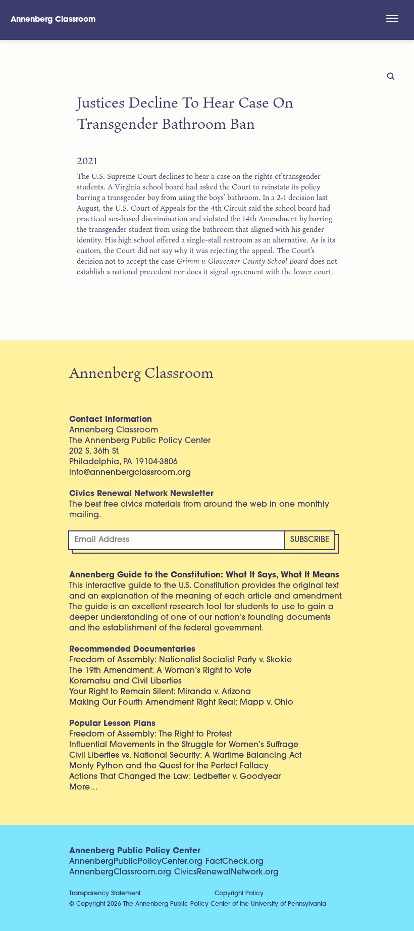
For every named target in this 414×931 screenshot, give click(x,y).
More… (83, 787)
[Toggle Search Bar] (238, 20)
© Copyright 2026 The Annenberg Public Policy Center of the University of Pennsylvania (197, 904)
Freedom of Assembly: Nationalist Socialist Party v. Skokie (180, 660)
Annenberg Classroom (53, 20)
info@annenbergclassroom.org (130, 473)
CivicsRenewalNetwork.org (226, 872)
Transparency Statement (104, 894)
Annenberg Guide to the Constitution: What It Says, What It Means (204, 575)
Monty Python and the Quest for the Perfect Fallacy (169, 766)
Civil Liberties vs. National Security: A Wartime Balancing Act (185, 756)
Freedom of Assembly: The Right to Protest (150, 734)
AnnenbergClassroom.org (120, 872)
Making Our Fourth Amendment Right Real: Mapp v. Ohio (181, 703)
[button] (392, 19)
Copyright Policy (239, 894)
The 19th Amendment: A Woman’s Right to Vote (160, 671)
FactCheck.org (234, 862)
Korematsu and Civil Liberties (125, 681)
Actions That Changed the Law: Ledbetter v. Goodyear (175, 777)
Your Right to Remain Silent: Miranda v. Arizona (160, 692)
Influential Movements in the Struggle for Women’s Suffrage (183, 745)
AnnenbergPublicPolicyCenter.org (135, 862)
